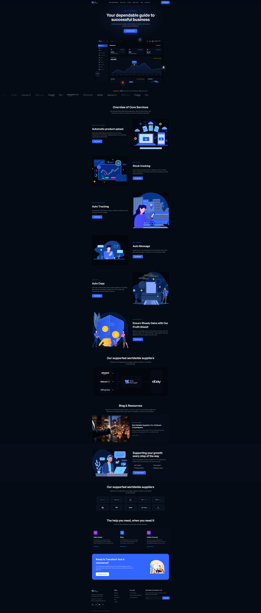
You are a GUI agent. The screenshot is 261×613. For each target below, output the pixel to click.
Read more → (123, 546)
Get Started (165, 2)
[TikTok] (103, 604)
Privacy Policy (133, 592)
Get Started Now (130, 31)
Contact (116, 601)
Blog (142, 2)
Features (116, 592)
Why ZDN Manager (113, 2)
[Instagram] (92, 604)
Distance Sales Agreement (136, 595)
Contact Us (147, 2)
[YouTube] (99, 604)
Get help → (96, 546)
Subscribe (165, 598)
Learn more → (150, 546)
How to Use (123, 2)
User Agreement (133, 597)
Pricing (129, 2)
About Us (116, 595)
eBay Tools (136, 2)
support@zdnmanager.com (100, 600)
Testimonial (116, 597)
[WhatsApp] (96, 604)
